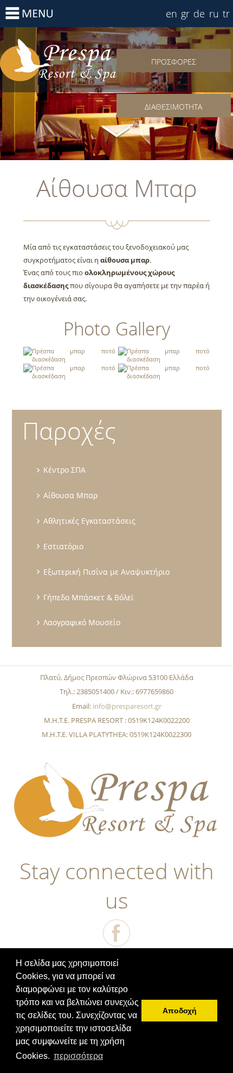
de (199, 13)
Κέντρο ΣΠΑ (64, 470)
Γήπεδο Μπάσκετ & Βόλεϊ (88, 597)
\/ (116, 130)
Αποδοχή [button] (180, 1010)
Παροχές (69, 430)
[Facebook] (116, 933)
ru (214, 13)
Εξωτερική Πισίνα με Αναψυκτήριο (106, 572)
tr (226, 13)
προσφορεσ (173, 61)
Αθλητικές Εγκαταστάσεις (89, 521)
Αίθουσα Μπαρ (58, 59)
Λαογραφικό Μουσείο (81, 622)
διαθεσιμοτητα (173, 106)
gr (185, 13)
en (171, 13)
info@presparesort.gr (127, 706)
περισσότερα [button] (78, 1056)
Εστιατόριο (63, 546)
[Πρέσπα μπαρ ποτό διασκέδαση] (69, 359)
